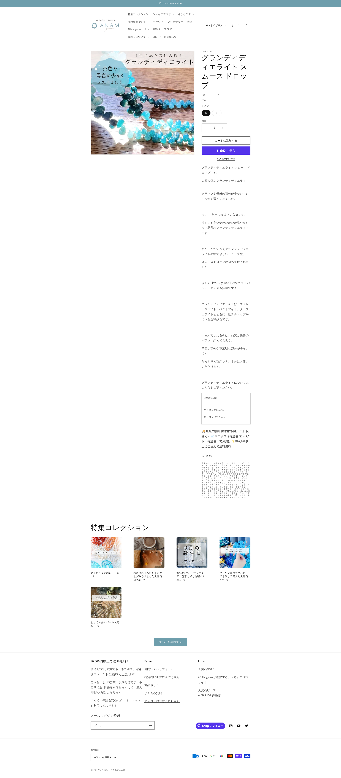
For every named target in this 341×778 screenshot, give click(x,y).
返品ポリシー (153, 685)
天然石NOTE (206, 669)
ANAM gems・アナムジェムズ (111, 770)
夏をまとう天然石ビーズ (105, 572)
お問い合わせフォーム (159, 669)
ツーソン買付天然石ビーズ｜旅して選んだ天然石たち (234, 576)
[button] (163, 14)
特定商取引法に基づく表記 (162, 677)
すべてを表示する (170, 641)
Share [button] (209, 455)
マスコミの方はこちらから (162, 701)
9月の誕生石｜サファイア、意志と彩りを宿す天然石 (191, 576)
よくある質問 (153, 693)
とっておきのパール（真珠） (105, 624)
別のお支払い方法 (226, 159)
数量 (204, 120)
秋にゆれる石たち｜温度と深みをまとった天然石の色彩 (148, 576)
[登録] (150, 725)
